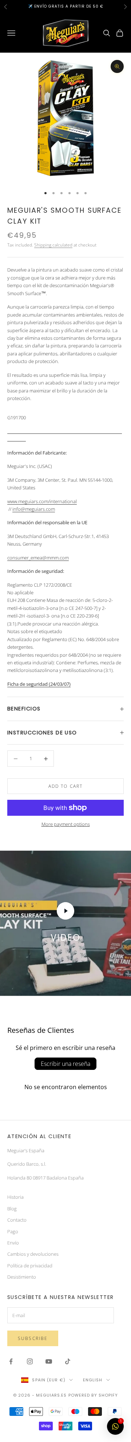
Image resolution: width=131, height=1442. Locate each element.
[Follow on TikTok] (67, 1361)
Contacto (17, 1220)
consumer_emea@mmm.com (38, 557)
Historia (15, 1197)
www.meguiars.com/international (42, 501)
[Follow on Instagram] (29, 1361)
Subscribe (33, 1338)
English (93, 1380)
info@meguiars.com (33, 509)
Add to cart (65, 786)
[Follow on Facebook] (11, 1361)
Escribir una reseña (65, 1064)
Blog (12, 1208)
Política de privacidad (29, 1265)
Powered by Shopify (93, 1395)
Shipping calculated (53, 245)
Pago (12, 1231)
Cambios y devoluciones (33, 1254)
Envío (13, 1242)
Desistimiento (21, 1277)
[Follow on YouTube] (48, 1361)
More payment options (65, 824)
